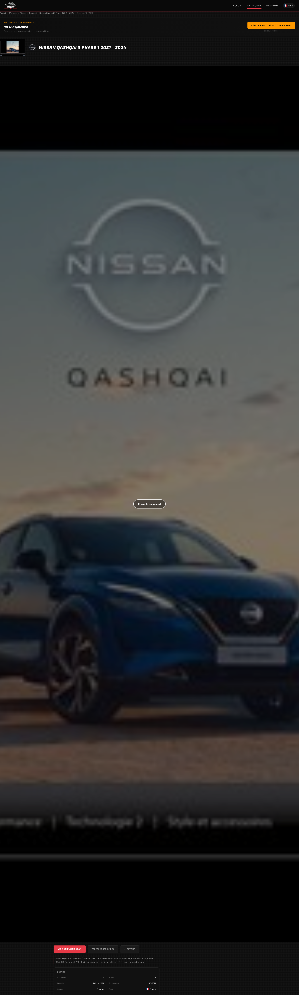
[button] (149, 504)
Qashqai (33, 13)
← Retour (129, 949)
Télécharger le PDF (103, 949)
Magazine (272, 5)
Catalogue (254, 5)
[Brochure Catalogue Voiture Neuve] (10, 5)
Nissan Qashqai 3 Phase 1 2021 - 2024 (56, 13)
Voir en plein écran (69, 949)
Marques (13, 13)
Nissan (23, 13)
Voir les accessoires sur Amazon (271, 25)
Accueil (238, 5)
